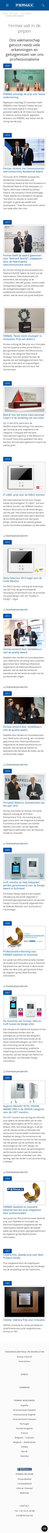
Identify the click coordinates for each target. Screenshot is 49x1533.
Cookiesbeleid (24, 1483)
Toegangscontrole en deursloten (24, 1351)
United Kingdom (24, 1428)
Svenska (24, 1456)
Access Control (24, 1356)
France (24, 1433)
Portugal (24, 1424)
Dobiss (24, 1374)
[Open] (8, 5)
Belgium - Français (24, 1437)
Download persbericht (16, 535)
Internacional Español (24, 1410)
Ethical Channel (24, 1488)
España (24, 1405)
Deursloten (24, 1361)
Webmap (24, 1493)
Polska (24, 1447)
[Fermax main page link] (24, 5)
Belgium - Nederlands (10, 13)
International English (24, 1414)
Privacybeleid (24, 1479)
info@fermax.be (24, 1515)
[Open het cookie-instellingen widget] (44, 1528)
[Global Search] (43, 5)
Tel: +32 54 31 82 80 (24, 1511)
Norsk (24, 1451)
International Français (24, 1419)
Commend (24, 1387)
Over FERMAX (26, 13)
